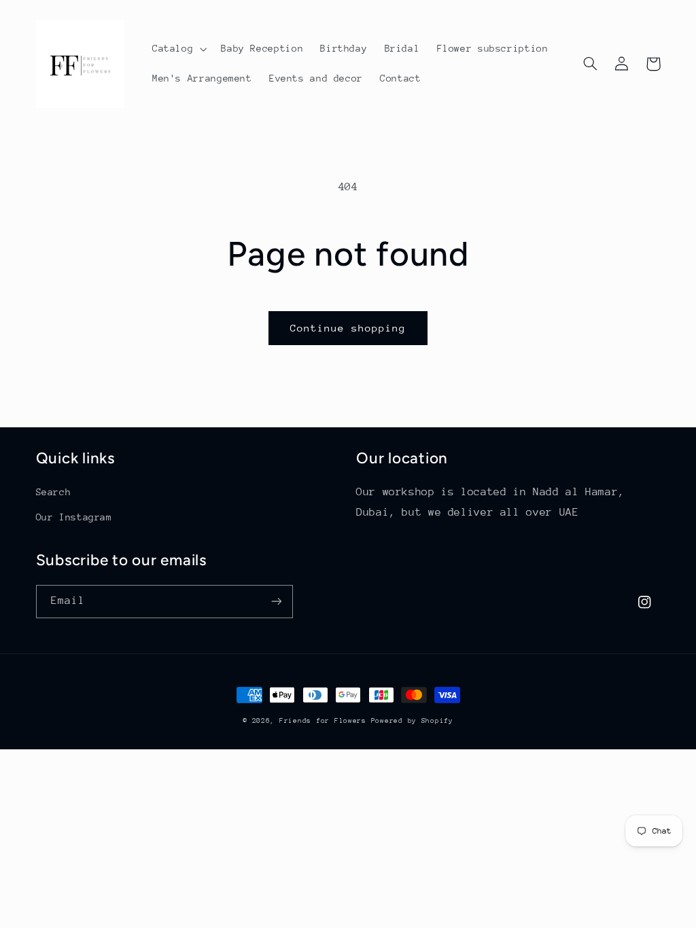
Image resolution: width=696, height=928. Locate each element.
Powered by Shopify (412, 721)
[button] (177, 49)
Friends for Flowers (325, 721)
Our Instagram (74, 517)
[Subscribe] (276, 601)
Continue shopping (348, 328)
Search (53, 491)
